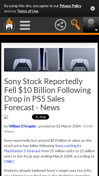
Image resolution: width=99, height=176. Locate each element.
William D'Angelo (22, 126)
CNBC (9, 161)
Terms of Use (27, 11)
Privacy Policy (70, 5)
